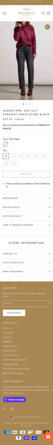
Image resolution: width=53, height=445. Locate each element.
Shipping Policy (10, 350)
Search (6, 328)
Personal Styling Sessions (15, 359)
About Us (7, 341)
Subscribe (14, 312)
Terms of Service (10, 355)
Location (7, 337)
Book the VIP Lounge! (13, 373)
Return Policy (9, 346)
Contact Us (8, 332)
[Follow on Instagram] (12, 408)
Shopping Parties (11, 364)
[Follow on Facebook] (4, 408)
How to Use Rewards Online (16, 368)
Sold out (26, 174)
